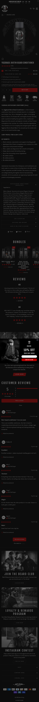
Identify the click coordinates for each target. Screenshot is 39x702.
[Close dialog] (37, 340)
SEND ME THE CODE (29, 359)
